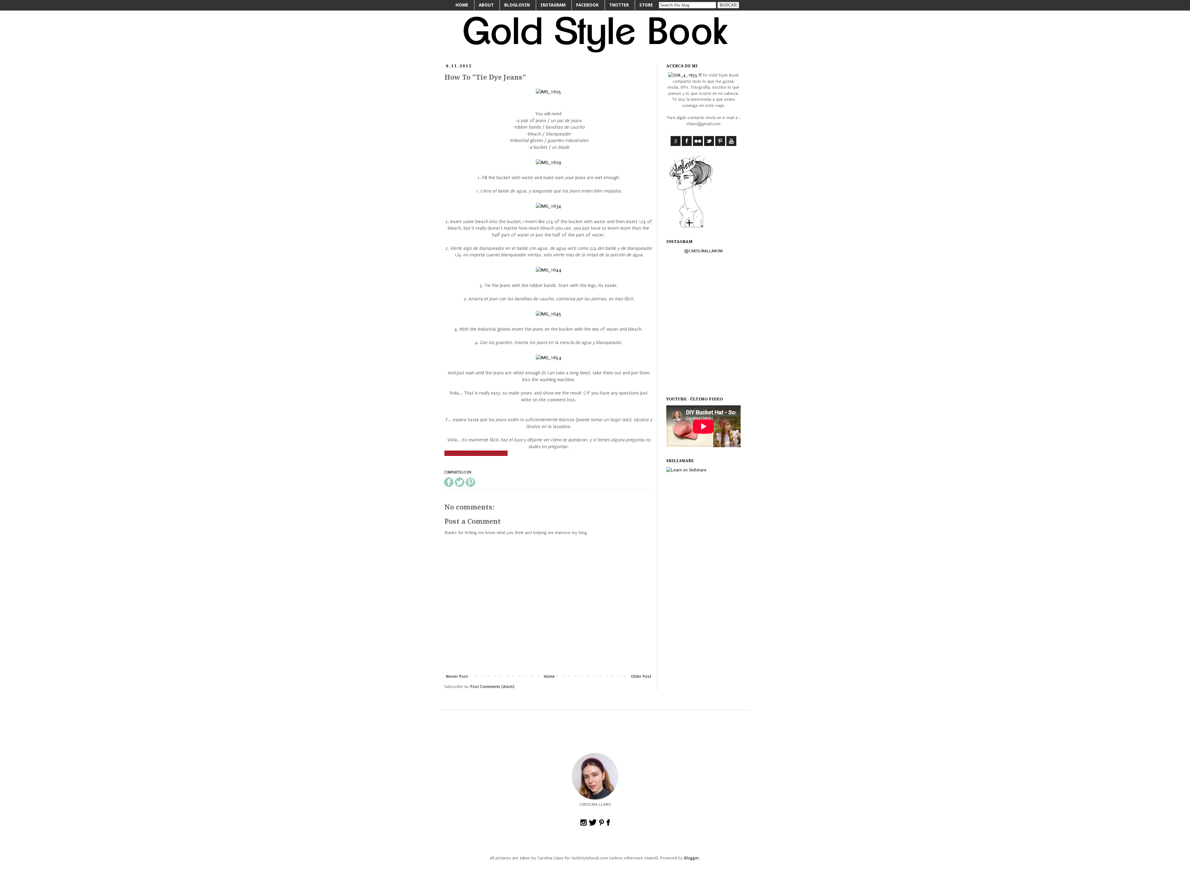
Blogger (691, 858)
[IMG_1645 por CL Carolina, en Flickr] (548, 314)
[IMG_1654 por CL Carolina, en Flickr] (548, 357)
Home (549, 676)
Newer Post (457, 676)
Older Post (641, 676)
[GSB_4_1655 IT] (685, 75)
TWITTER (619, 4)
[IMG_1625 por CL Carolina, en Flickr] (548, 92)
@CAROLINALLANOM (703, 251)
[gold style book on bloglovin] (691, 227)
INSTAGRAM (553, 4)
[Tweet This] (460, 486)
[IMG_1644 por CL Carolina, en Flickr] (548, 270)
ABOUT (486, 4)
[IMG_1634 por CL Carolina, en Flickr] (548, 206)
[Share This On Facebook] (449, 486)
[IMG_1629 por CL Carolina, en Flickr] (548, 162)
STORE (646, 4)
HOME (462, 4)
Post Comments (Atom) (492, 686)
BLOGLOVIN (517, 4)
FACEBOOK (587, 4)
